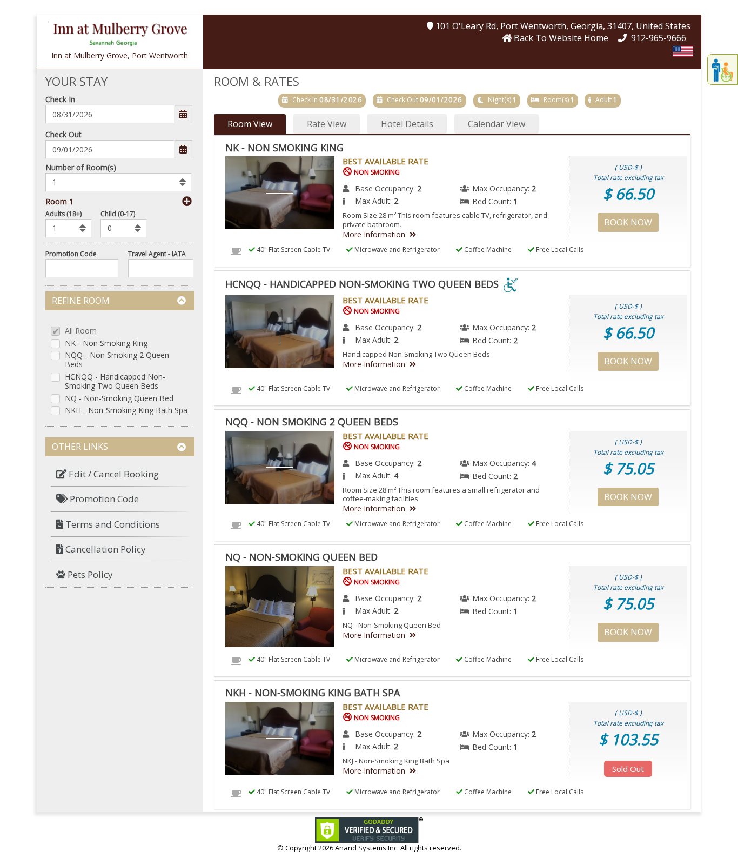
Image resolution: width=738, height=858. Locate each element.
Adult (603, 99)
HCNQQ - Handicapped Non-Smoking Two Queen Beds (115, 382)
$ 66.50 (628, 193)
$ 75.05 (628, 468)
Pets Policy (89, 574)
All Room (81, 331)
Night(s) (499, 99)
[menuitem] (120, 474)
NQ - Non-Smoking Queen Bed (119, 398)
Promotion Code (71, 253)
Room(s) (556, 99)
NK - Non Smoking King (106, 343)
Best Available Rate (385, 161)
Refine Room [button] (81, 301)
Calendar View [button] (496, 124)
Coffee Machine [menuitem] (487, 249)
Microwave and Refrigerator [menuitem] (396, 249)
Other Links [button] (80, 447)
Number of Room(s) (80, 167)
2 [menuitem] (419, 188)
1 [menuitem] (515, 201)
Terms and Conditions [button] (111, 524)
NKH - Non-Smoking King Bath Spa (126, 410)
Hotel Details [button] (407, 124)
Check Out (63, 134)
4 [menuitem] (534, 463)
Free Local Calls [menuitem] (558, 249)
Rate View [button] (326, 124)
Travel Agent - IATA (157, 253)
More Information (374, 234)
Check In (60, 99)
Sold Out (628, 768)
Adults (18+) (63, 213)
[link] (369, 829)
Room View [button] (249, 124)
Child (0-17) (117, 213)
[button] (119, 31)
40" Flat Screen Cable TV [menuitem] (292, 249)
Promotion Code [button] (103, 499)
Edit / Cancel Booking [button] (112, 474)
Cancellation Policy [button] (104, 549)
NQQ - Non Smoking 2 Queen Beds (117, 360)
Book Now (628, 222)
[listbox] (118, 182)
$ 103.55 (628, 739)
